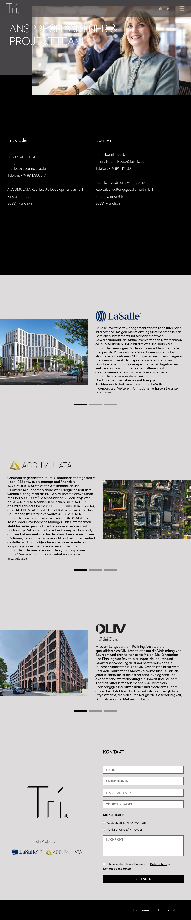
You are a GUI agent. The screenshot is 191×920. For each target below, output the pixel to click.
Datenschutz (158, 864)
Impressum (141, 910)
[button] (182, 8)
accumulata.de (17, 558)
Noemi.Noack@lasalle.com (127, 161)
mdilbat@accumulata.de (26, 168)
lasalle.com (103, 392)
